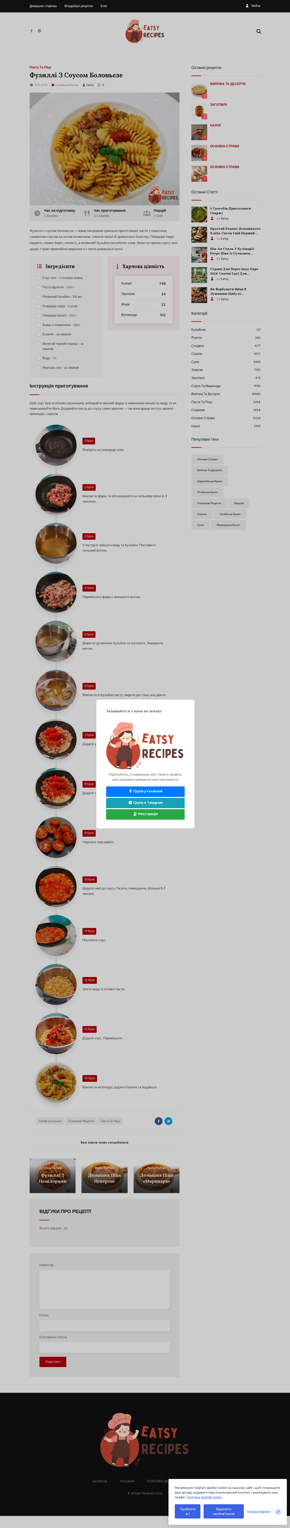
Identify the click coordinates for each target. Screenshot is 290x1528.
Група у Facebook (148, 791)
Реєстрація (148, 814)
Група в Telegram (148, 803)
